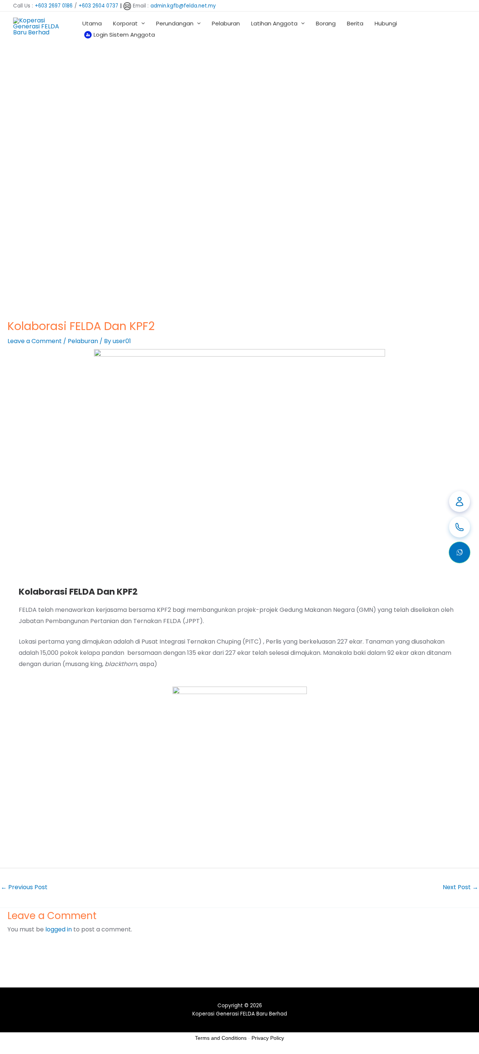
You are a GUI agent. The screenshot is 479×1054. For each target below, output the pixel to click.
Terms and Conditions (221, 1038)
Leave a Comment (34, 341)
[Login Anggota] (459, 501)
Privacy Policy (267, 1038)
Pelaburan (83, 341)
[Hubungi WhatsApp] (459, 552)
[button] (141, 23)
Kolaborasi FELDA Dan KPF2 (78, 592)
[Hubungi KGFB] (459, 527)
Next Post (460, 887)
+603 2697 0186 (54, 5)
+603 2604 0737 (98, 5)
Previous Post (24, 887)
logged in (58, 929)
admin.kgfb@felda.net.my (183, 5)
